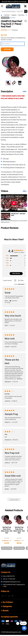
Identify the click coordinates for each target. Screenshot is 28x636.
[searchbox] (8, 280)
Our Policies (8, 602)
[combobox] (20, 284)
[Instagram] (2, 595)
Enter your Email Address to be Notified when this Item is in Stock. (13, 38)
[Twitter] (12, 595)
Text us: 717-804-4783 (9, 579)
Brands (6, 610)
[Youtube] (9, 595)
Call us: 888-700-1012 (9, 576)
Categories (7, 606)
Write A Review (16, 273)
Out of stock (6, 548)
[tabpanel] (7, 532)
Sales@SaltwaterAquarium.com (11, 581)
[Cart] (25, 6)
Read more (19, 378)
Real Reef (12, 17)
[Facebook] (6, 595)
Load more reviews (14, 499)
